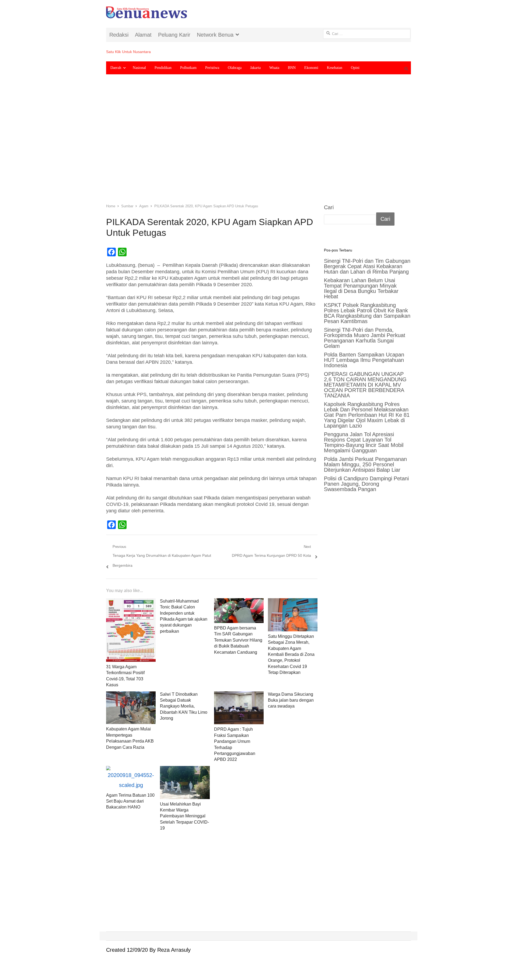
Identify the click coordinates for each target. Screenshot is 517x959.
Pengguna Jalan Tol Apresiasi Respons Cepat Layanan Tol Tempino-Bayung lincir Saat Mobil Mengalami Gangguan (363, 442)
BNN (292, 68)
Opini (355, 68)
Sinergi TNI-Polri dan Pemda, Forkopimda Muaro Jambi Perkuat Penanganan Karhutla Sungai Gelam (364, 338)
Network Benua (215, 35)
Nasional (139, 68)
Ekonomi (311, 68)
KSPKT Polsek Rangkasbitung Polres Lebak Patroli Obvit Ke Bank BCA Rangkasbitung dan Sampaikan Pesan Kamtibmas (367, 313)
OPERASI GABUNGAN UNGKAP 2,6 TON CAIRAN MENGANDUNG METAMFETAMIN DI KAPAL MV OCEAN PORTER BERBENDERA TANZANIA (365, 384)
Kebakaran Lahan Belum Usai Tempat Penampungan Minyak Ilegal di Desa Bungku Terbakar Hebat (361, 288)
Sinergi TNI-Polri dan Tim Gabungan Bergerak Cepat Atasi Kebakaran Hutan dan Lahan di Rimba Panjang (367, 266)
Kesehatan (334, 68)
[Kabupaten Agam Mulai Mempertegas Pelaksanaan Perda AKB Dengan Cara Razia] (131, 707)
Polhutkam (188, 68)
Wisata (274, 68)
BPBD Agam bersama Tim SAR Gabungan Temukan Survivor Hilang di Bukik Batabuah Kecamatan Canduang (238, 640)
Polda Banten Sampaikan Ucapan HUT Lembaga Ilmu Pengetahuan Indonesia (364, 360)
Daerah (115, 68)
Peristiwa (212, 68)
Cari (329, 207)
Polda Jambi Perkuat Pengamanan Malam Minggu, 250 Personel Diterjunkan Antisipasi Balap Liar (365, 464)
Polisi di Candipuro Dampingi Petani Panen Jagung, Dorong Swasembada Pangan (366, 483)
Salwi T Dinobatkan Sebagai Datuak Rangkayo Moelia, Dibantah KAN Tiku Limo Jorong (183, 706)
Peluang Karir (174, 35)
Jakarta (255, 68)
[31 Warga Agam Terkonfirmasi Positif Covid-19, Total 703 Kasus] (131, 630)
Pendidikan (163, 68)
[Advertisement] (258, 143)
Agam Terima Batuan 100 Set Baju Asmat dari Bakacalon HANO (130, 801)
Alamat (143, 35)
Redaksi (118, 35)
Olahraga (235, 68)
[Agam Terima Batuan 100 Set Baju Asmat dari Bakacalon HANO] (131, 778)
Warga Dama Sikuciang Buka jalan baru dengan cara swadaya (291, 700)
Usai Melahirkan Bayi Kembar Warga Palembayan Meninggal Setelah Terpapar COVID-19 (184, 816)
